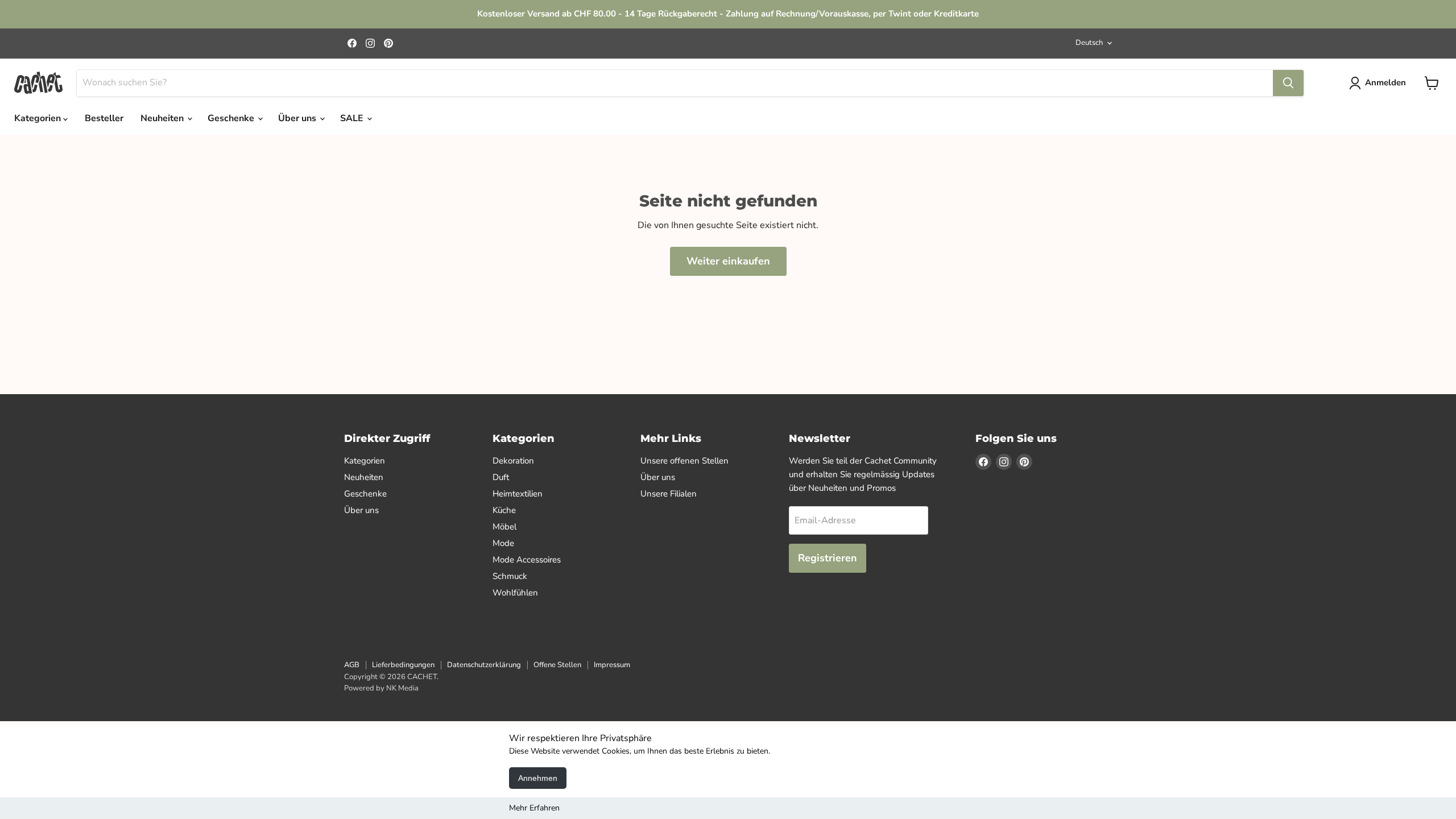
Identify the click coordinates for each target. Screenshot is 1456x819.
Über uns (298, 118)
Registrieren (827, 558)
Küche (504, 510)
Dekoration (513, 460)
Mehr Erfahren (534, 808)
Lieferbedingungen (403, 665)
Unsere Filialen (668, 493)
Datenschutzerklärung (484, 665)
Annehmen (537, 778)
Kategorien (38, 118)
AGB (351, 665)
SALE (353, 118)
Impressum (612, 665)
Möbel (504, 526)
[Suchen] (1288, 83)
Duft (501, 477)
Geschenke (232, 118)
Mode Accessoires (527, 559)
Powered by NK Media (381, 688)
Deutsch (1089, 43)
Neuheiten (163, 118)
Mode (503, 543)
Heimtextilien (518, 493)
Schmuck (510, 576)
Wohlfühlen (515, 592)
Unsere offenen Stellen (684, 460)
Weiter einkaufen (728, 261)
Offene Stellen (557, 665)
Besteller (104, 118)
